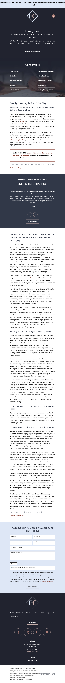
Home (12, 613)
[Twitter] (28, 632)
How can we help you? (17, 552)
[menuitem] (12, 680)
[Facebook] (18, 632)
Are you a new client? (16, 547)
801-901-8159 (32, 661)
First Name (13, 536)
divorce (21, 121)
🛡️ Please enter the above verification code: (23, 567)
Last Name (37, 536)
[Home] (32, 16)
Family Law (20, 613)
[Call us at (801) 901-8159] (53, 16)
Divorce (28, 613)
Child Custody (39, 613)
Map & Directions (32, 652)
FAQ (53, 613)
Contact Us (32, 623)
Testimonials (14, 617)
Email (35, 541)
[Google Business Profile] (47, 632)
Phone (12, 541)
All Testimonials (32, 221)
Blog (47, 613)
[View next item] (35, 214)
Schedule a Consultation (32, 51)
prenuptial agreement (31, 278)
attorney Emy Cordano (17, 140)
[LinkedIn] (37, 632)
